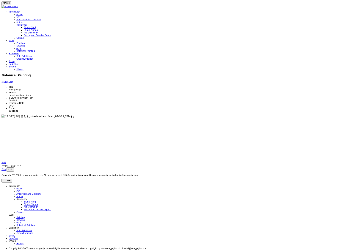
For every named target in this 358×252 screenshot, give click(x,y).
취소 (3, 169)
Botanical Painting (25, 51)
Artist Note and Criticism (28, 19)
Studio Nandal (31, 30)
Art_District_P (31, 32)
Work (11, 40)
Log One (13, 64)
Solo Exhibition (24, 56)
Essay (12, 61)
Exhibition (14, 53)
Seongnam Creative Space (37, 35)
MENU (6, 3)
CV (18, 17)
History (19, 69)
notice (19, 14)
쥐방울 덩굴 (7, 81)
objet (18, 48)
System (12, 66)
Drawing (20, 45)
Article (19, 22)
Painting (20, 43)
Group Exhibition (24, 59)
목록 (3, 162)
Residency (21, 25)
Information (14, 11)
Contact (20, 38)
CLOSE (7, 180)
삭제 (10, 169)
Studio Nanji (30, 27)
